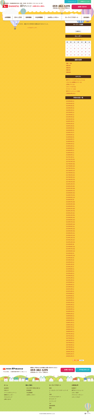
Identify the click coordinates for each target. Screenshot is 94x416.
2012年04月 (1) (70, 286)
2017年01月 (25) (70, 181)
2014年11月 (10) (70, 239)
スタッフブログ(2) (71, 86)
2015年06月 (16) (70, 224)
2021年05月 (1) (70, 114)
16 (71, 51)
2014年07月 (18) (70, 248)
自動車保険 (52, 405)
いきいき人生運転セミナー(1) (74, 82)
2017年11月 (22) (70, 159)
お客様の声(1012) (70, 93)
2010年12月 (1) (70, 302)
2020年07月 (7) (70, 132)
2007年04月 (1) (70, 345)
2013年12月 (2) (70, 264)
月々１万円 (18, 17)
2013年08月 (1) (70, 269)
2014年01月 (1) (70, 262)
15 (67, 51)
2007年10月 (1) (70, 336)
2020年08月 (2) (70, 130)
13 (85, 48)
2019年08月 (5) (70, 137)
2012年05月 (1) (70, 284)
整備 (50, 408)
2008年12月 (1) (70, 322)
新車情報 (29, 17)
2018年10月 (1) (70, 146)
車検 (50, 388)
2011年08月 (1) (70, 293)
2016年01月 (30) (70, 208)
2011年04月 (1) (70, 298)
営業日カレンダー (85, 1)
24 (74, 55)
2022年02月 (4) (70, 108)
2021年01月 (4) (70, 119)
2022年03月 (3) (70, 105)
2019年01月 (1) (70, 143)
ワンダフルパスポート (55, 396)
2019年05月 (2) (70, 141)
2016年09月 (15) (70, 190)
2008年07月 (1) (70, 327)
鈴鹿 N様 (69, 63)
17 (74, 51)
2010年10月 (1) (70, 304)
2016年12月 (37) (70, 184)
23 (71, 55)
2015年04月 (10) (70, 228)
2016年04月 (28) (70, 201)
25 (78, 55)
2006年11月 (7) (70, 353)
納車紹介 (74, 388)
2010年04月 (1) (70, 309)
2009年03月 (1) (70, 320)
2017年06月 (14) (70, 170)
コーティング (52, 401)
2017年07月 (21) (70, 168)
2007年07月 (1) (70, 340)
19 (82, 51)
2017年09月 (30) (70, 163)
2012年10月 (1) (70, 280)
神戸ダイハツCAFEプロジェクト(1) (75, 80)
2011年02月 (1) (70, 300)
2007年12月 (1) (70, 333)
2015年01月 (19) (70, 235)
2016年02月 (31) (70, 206)
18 (78, 51)
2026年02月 (78, 39)
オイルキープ (52, 399)
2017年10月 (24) (70, 161)
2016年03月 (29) (70, 204)
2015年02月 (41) (70, 233)
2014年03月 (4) (70, 257)
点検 (50, 394)
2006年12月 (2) (70, 351)
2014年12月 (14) (70, 237)
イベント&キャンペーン (10, 392)
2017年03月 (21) (70, 177)
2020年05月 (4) (70, 134)
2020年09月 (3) (70, 128)
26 (82, 55)
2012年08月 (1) (70, 282)
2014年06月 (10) (70, 251)
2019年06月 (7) (70, 139)
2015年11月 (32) (70, 213)
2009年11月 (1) (70, 313)
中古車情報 (39, 17)
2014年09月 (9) (70, 244)
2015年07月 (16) (70, 222)
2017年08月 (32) (70, 166)
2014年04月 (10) (70, 255)
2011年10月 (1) (70, 291)
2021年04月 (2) (70, 117)
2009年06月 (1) (70, 318)
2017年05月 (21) (70, 172)
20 (85, 51)
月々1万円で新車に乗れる (33, 388)
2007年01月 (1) (70, 349)
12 (82, 48)
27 (85, 55)
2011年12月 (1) (70, 289)
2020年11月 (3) (70, 123)
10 (74, 48)
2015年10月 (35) (70, 215)
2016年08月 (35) (70, 192)
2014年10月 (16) (70, 242)
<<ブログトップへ (32, 27)
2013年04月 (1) (70, 273)
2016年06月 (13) (70, 197)
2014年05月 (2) (70, 253)
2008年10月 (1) (70, 324)
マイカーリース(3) (71, 89)
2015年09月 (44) (70, 217)
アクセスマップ (72, 1)
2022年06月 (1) (70, 101)
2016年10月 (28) (70, 188)
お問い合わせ (82, 7)
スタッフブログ (76, 397)
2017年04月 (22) (70, 175)
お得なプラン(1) (70, 84)
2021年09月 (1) (70, 112)
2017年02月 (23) (70, 179)
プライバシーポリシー (77, 394)
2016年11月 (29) (70, 186)
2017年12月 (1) (70, 157)
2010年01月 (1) (70, 311)
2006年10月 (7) (70, 356)
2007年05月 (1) (70, 342)
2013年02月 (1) (70, 275)
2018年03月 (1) (70, 154)
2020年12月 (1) (70, 121)
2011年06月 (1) (70, 295)
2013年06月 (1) (70, 271)
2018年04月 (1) (70, 152)
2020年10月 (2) (70, 125)
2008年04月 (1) (70, 329)
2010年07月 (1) (70, 307)
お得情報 (8, 17)
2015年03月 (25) (70, 231)
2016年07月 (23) (70, 195)
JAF (50, 403)
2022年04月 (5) (70, 103)
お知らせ (6, 390)
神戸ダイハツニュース (77, 390)
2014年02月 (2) (70, 260)
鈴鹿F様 (68, 70)
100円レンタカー (53, 17)
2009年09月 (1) (70, 315)
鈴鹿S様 (68, 65)
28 (89, 55)
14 (89, 48)
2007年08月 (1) (70, 338)
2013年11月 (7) (70, 266)
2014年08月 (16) (70, 246)
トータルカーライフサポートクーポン (58, 391)
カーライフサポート (71, 17)
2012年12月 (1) (70, 277)
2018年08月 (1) (70, 148)
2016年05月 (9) (70, 199)
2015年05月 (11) (70, 226)
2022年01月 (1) (70, 110)
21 (89, 51)
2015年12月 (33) (70, 210)
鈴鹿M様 (68, 72)
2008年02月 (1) (70, 331)
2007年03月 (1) (70, 347)
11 (78, 48)
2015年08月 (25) (70, 219)
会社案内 (86, 17)
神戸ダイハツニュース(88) (73, 91)
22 (67, 55)
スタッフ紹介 (75, 392)
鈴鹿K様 (68, 67)
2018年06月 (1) (70, 150)
